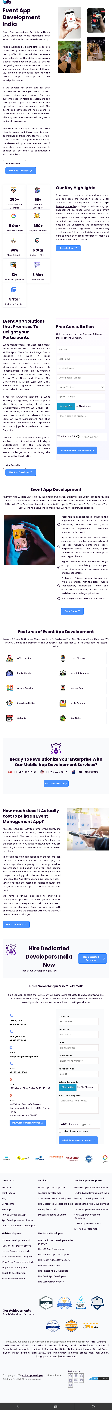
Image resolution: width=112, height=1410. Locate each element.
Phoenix (103, 1345)
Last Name (64, 1029)
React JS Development (14, 1273)
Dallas (83, 1345)
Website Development (50, 1193)
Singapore (42, 1356)
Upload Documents (68, 1082)
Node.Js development (13, 1278)
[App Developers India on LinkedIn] (70, 1380)
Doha (71, 1349)
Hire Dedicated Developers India (55, 1203)
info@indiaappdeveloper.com (24, 1056)
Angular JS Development (15, 1267)
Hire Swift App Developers (52, 1276)
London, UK (37, 1349)
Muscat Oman (92, 1349)
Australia (90, 1341)
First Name (64, 1016)
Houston (93, 1345)
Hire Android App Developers (53, 1254)
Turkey (15, 1352)
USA (33, 1345)
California (42, 1345)
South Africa (44, 1352)
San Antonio (9, 1349)
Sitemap (6, 1209)
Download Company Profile (26, 1122)
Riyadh (6, 1352)
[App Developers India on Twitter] (76, 1375)
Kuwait (79, 1349)
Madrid (73, 1352)
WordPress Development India (18, 1262)
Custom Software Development (55, 1198)
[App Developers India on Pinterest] (70, 1385)
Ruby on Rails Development (16, 1245)
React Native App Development (91, 1203)
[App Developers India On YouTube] (81, 1380)
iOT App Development (86, 1228)
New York (54, 1345)
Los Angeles (23, 1349)
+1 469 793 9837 (18, 1024)
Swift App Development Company (87, 1216)
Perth (20, 1345)
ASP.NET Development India (16, 1240)
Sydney (101, 1341)
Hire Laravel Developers (51, 1281)
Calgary (105, 1352)
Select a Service (66, 1068)
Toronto (82, 1352)
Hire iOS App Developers (51, 1249)
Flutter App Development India (91, 1209)
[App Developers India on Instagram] (81, 1375)
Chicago (65, 1345)
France (25, 1352)
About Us (6, 1187)
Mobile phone (65, 1055)
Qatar (104, 1349)
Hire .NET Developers (49, 1265)
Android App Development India (91, 1193)
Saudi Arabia (51, 1349)
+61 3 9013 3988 (88, 772)
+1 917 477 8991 (56, 772)
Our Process (8, 1193)
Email (61, 1042)
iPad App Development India (89, 1198)
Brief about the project (70, 1095)
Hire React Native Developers (54, 1260)
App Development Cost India (17, 1220)
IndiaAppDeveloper (35, 46)
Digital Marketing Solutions (52, 1214)
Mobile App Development (52, 1187)
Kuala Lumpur (60, 1352)
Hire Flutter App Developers (53, 1270)
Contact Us (8, 1203)
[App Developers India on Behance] (76, 1380)
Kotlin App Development (87, 1223)
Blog (4, 1198)
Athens (54, 1356)
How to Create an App (14, 1214)
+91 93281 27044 (18, 1072)
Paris (33, 1352)
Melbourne (9, 1345)
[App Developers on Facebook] (70, 1375)
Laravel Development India (16, 1251)
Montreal (94, 1352)
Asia (27, 1345)
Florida (74, 1345)
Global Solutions (68, 1356)
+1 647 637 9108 (25, 772)
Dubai (63, 1349)
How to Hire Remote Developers (19, 1225)
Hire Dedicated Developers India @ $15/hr (55, 1242)
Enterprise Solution (48, 1209)
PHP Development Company (17, 1256)
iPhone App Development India (91, 1187)
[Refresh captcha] (77, 436)
